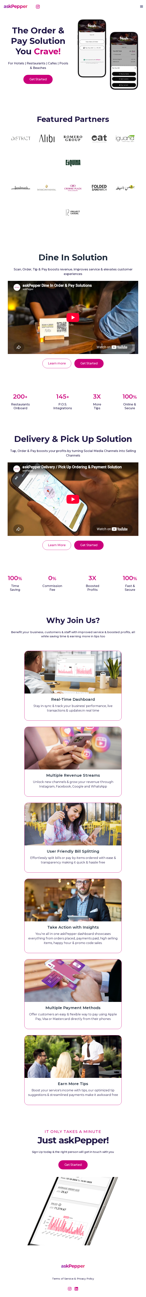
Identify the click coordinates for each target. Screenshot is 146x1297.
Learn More (57, 545)
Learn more (57, 363)
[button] (141, 6)
